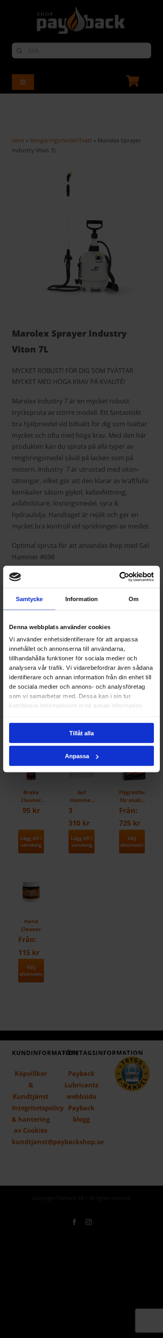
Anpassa (77, 756)
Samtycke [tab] (29, 598)
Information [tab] (81, 598)
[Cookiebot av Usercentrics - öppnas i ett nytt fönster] (119, 577)
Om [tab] (133, 598)
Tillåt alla (81, 732)
